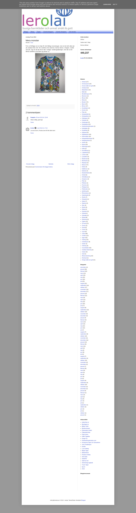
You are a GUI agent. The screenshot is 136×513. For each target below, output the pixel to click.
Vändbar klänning (87, 249)
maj (81, 277)
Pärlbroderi (85, 189)
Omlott (83, 175)
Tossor (84, 225)
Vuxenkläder (85, 248)
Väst (83, 254)
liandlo (84, 446)
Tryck (83, 231)
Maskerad (84, 158)
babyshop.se (85, 422)
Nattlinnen (85, 169)
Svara (32, 122)
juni (81, 279)
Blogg (26, 31)
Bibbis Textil (85, 426)
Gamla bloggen (48, 31)
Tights (83, 221)
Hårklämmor (85, 134)
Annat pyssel (85, 83)
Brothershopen (86, 428)
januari (82, 269)
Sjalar (83, 201)
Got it (115, 4)
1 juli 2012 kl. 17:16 (42, 128)
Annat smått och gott (87, 86)
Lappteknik (85, 152)
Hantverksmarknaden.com (89, 440)
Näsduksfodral (86, 173)
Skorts (83, 207)
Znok (83, 469)
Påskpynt (84, 187)
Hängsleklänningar (87, 138)
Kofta (83, 148)
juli (81, 281)
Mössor (84, 165)
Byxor (83, 104)
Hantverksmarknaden (88, 126)
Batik (83, 92)
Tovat (83, 227)
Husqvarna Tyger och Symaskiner (91, 442)
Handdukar (85, 124)
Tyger (39, 31)
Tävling (84, 239)
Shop (32, 31)
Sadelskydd (85, 195)
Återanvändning (86, 256)
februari (82, 271)
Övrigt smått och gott (87, 260)
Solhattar (84, 215)
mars (81, 273)
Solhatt (84, 213)
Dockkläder (85, 108)
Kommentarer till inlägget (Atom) (44, 167)
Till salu (84, 223)
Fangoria (32, 117)
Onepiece (84, 179)
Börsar (84, 106)
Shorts (83, 197)
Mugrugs (84, 162)
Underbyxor (85, 241)
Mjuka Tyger (85, 450)
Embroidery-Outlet (87, 430)
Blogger (83, 500)
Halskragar (85, 122)
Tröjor (31, 42)
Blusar (83, 98)
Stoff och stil (85, 460)
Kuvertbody (85, 150)
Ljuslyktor (84, 156)
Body (83, 100)
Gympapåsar (85, 116)
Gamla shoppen (61, 31)
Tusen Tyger (85, 465)
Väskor (84, 252)
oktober (82, 287)
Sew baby (84, 456)
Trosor (83, 229)
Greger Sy (84, 438)
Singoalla (84, 199)
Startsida (50, 164)
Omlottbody (85, 177)
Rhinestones (85, 193)
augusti (82, 283)
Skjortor (84, 203)
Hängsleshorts (86, 140)
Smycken (84, 211)
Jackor (84, 142)
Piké (83, 181)
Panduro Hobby (86, 454)
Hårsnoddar (85, 136)
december (83, 267)
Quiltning (84, 191)
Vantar (83, 243)
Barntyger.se (85, 424)
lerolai (32, 128)
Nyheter (84, 171)
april (81, 275)
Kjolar (83, 144)
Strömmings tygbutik (87, 462)
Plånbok (84, 183)
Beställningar (85, 94)
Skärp (83, 209)
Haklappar (85, 118)
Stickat (84, 217)
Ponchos (84, 185)
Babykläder (85, 90)
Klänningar (85, 146)
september (83, 285)
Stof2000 (84, 458)
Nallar (83, 166)
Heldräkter (85, 128)
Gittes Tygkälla (86, 436)
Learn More (107, 4)
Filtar (83, 112)
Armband (84, 88)
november (83, 289)
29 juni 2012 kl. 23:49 (42, 117)
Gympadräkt (85, 114)
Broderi (84, 102)
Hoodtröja (84, 130)
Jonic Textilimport (86, 444)
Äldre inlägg (70, 164)
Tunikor (84, 235)
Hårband (84, 132)
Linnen (84, 154)
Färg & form (85, 434)
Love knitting (85, 448)
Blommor (84, 96)
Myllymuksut (85, 452)
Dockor (84, 110)
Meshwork (85, 160)
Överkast (84, 258)
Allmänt (84, 82)
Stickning (84, 219)
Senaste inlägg (30, 164)
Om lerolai (72, 31)
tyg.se (83, 467)
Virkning (84, 245)
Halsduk (84, 120)
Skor (83, 205)
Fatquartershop (86, 432)
